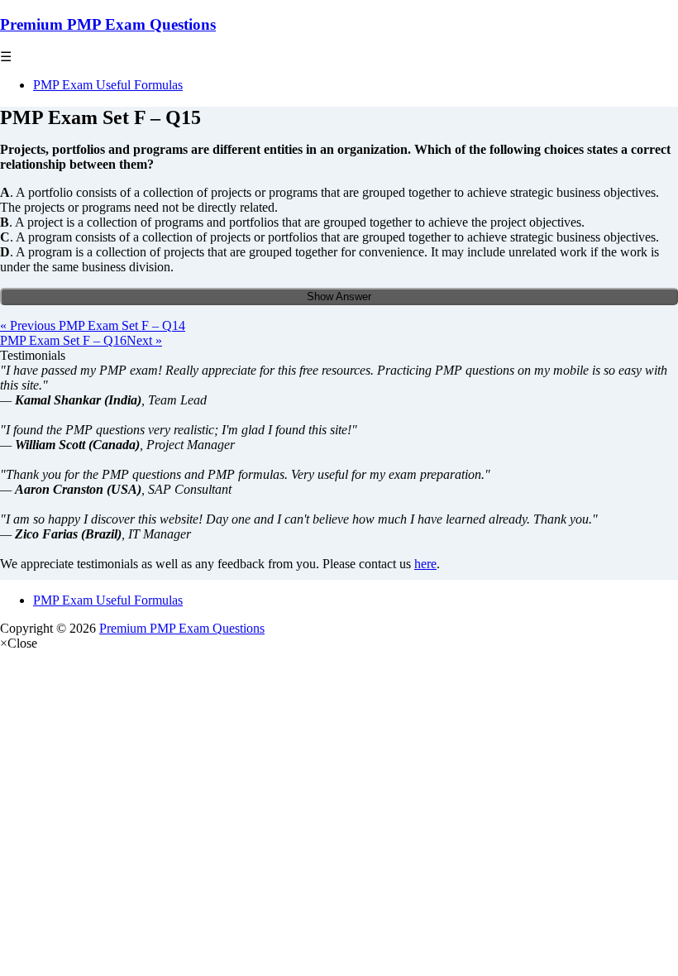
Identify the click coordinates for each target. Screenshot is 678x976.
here (425, 564)
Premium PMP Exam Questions (108, 24)
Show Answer (339, 296)
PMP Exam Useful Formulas (108, 85)
